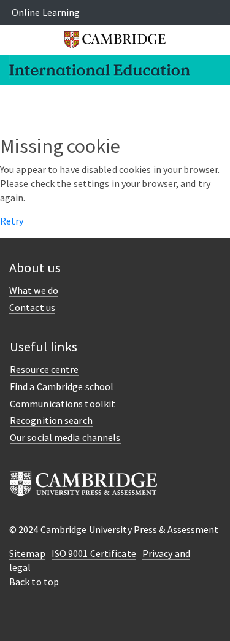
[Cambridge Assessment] (83, 483)
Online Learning (46, 12)
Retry (12, 221)
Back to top (34, 581)
